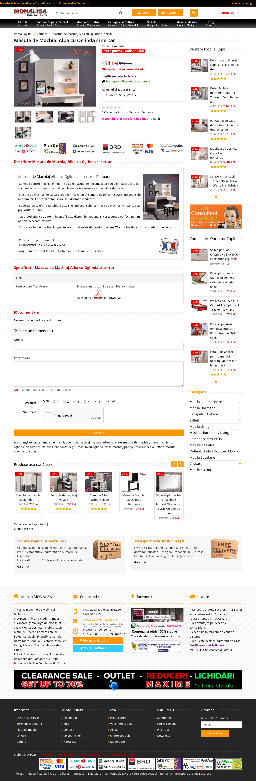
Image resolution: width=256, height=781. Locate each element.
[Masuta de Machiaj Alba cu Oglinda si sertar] (55, 76)
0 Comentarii (110, 112)
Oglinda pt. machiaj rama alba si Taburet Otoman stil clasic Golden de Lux (169, 504)
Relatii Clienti (72, 718)
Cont (145, 13)
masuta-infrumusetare (106, 442)
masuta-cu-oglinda (90, 447)
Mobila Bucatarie (202, 457)
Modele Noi (118, 741)
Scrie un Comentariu (143, 112)
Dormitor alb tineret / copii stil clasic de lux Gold (224, 64)
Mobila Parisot (23, 529)
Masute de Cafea (202, 445)
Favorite (171, 13)
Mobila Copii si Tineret (206, 402)
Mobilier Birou (200, 470)
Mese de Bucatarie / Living (209, 432)
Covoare (196, 463)
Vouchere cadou (121, 724)
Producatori (118, 718)
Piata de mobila (27, 730)
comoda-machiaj (79, 442)
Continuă (99, 433)
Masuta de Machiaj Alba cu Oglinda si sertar (82, 34)
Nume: (18, 340)
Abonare (215, 733)
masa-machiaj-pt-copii (119, 447)
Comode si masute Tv (206, 439)
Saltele (195, 420)
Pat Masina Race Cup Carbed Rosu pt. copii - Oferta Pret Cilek (224, 305)
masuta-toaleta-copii (39, 447)
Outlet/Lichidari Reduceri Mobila (214, 451)
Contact (68, 730)
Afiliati (114, 730)
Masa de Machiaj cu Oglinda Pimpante (134, 499)
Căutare (42, 34)
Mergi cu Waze (94, 648)
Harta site (69, 741)
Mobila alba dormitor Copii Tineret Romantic (224, 153)
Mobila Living (199, 426)
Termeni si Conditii (29, 724)
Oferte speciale (120, 736)
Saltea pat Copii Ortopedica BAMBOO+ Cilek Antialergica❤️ (225, 254)
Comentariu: (22, 358)
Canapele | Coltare (204, 414)
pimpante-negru (65, 447)
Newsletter (164, 736)
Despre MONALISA (29, 718)
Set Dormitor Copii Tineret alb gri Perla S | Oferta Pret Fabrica (224, 181)
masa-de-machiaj (54, 442)
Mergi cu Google (95, 640)
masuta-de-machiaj (136, 442)
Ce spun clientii (73, 736)
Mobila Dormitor (202, 408)
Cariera (21, 741)
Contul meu (165, 718)
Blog (66, 724)
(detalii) (155, 118)
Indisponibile (37, 524)
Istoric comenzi (167, 724)
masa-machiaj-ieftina (150, 447)
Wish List (163, 730)
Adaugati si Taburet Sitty (118, 89)
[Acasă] (30, 15)
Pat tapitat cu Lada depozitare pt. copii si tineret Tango (224, 125)
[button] (181, 464)
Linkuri (21, 736)
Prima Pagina (23, 34)
